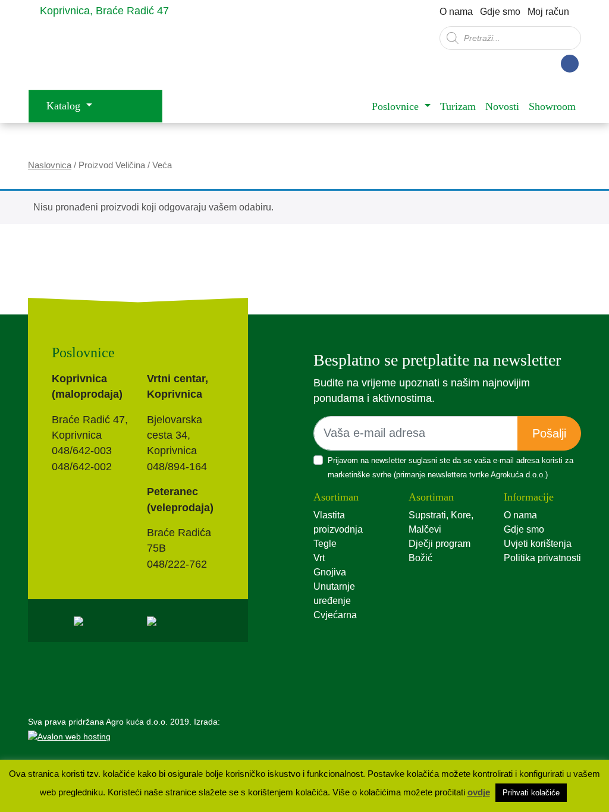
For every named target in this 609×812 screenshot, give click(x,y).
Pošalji (549, 433)
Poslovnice (397, 106)
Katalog (64, 106)
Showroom (552, 106)
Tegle (325, 544)
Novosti (502, 106)
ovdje (478, 792)
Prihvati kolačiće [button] (531, 792)
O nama (456, 12)
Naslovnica (49, 165)
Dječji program (439, 544)
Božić (420, 558)
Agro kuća (123, 55)
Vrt (319, 558)
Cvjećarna (335, 615)
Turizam (458, 106)
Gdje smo (500, 12)
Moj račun (548, 12)
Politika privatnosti (542, 558)
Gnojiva (329, 572)
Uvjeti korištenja (538, 544)
